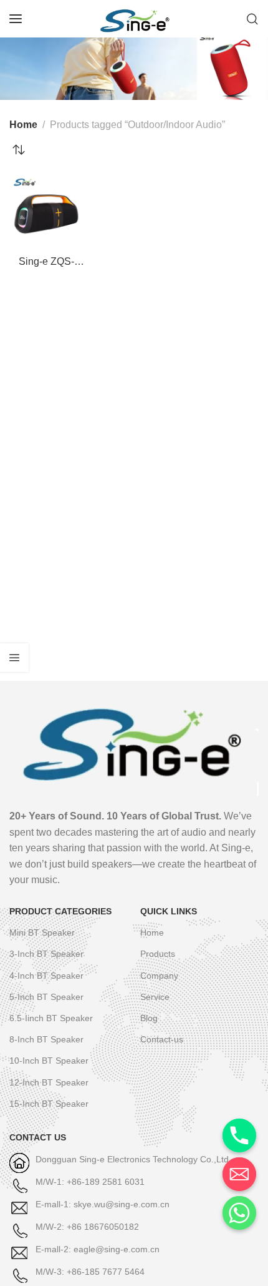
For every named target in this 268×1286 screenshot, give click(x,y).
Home (23, 124)
